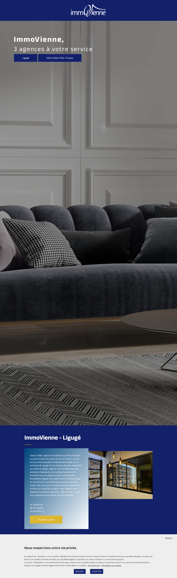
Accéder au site (46, 519)
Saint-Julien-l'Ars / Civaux (59, 58)
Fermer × (169, 537)
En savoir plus (94, 565)
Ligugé (25, 58)
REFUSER (80, 571)
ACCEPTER (96, 571)
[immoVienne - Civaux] (88, 10)
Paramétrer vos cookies (111, 565)
